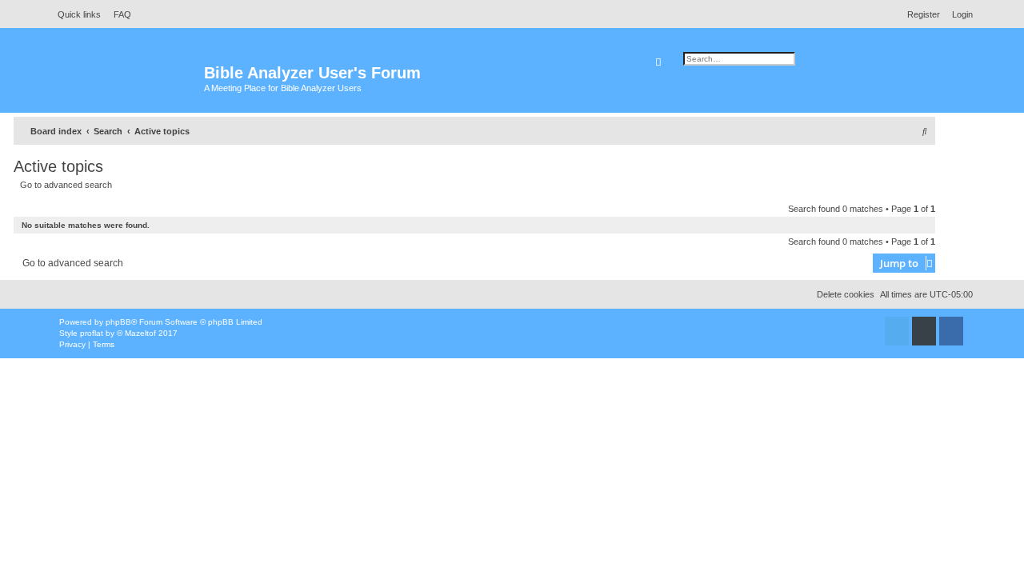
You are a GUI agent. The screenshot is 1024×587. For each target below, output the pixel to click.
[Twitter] (897, 331)
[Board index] (127, 80)
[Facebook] (951, 331)
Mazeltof (140, 333)
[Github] (924, 331)
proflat (91, 333)
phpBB (118, 321)
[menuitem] (118, 14)
